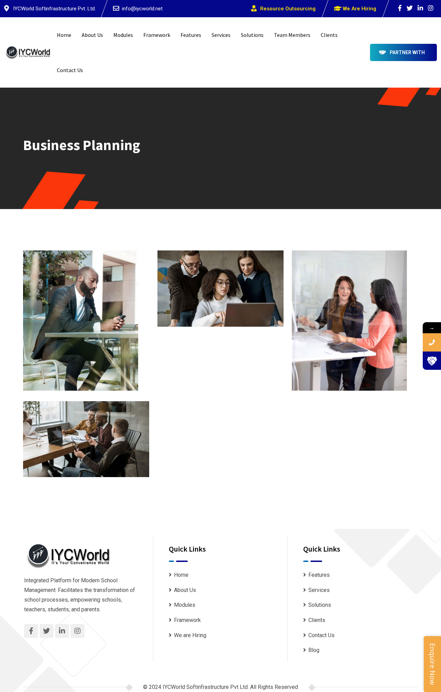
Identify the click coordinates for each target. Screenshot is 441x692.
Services (221, 34)
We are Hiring (190, 635)
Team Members (292, 34)
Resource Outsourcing (288, 9)
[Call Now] (432, 342)
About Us (92, 34)
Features (191, 34)
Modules (123, 34)
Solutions (252, 34)
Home (64, 34)
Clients (329, 34)
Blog (313, 650)
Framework (156, 34)
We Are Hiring (359, 9)
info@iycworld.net (142, 9)
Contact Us (70, 70)
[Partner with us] (432, 361)
